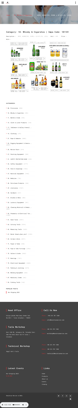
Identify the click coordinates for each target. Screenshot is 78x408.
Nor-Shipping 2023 (14, 292)
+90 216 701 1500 (53, 315)
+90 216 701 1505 (53, 329)
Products (45, 376)
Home (8, 15)
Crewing (44, 384)
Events (44, 381)
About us (45, 379)
